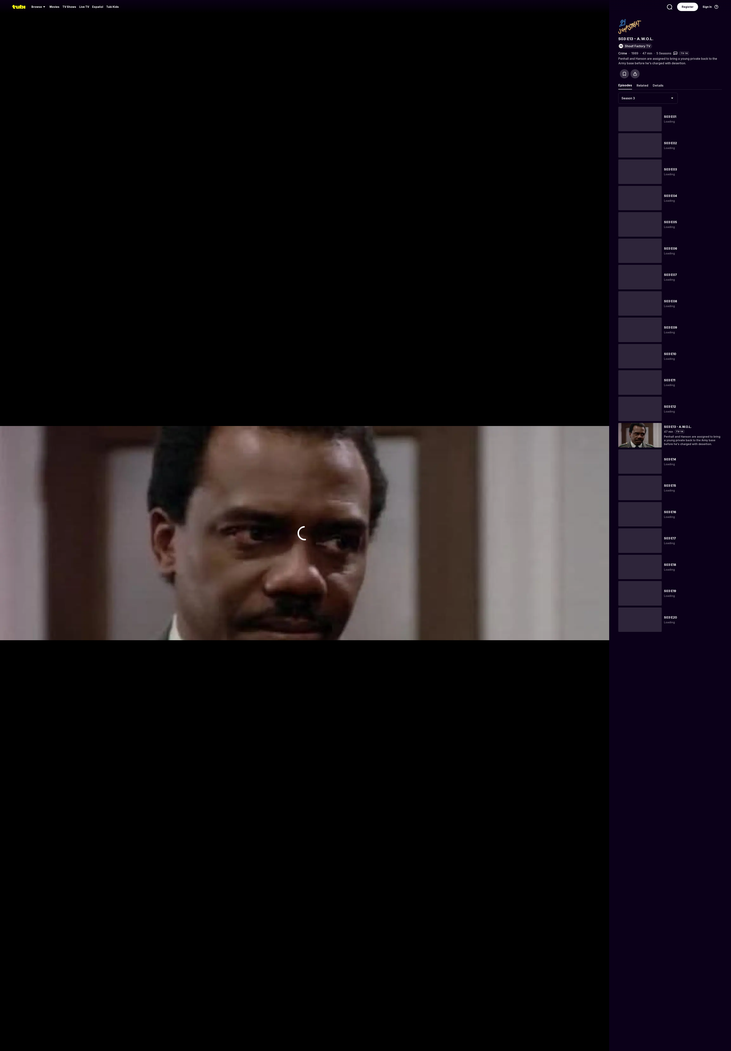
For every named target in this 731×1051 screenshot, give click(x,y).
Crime (622, 53)
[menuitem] (39, 7)
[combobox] (648, 98)
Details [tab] (658, 85)
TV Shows (69, 6)
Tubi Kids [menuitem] (112, 6)
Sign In (707, 6)
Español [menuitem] (97, 6)
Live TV (84, 6)
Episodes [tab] (625, 85)
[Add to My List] (624, 73)
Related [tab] (642, 85)
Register (687, 6)
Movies (54, 6)
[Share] (635, 73)
